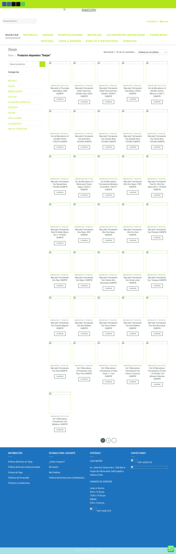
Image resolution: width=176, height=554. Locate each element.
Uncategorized (14, 123)
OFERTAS (130, 41)
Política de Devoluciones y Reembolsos (66, 477)
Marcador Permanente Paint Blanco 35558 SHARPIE (133, 91)
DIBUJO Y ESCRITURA (102, 41)
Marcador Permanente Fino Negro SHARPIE (84, 279)
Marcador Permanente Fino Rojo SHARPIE (60, 279)
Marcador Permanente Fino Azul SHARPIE (60, 369)
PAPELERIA (158, 35)
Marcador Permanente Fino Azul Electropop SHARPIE (157, 326)
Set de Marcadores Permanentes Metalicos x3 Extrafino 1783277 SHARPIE (108, 185)
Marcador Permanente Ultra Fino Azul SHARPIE (133, 232)
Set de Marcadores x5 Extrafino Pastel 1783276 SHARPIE (60, 139)
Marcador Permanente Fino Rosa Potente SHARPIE (108, 326)
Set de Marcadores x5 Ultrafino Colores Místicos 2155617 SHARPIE (157, 92)
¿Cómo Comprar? (57, 461)
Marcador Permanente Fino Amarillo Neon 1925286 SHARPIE (133, 139)
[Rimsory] (88, 20)
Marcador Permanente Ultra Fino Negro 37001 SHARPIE (132, 184)
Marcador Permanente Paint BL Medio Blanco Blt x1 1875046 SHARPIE (60, 233)
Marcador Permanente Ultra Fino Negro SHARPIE (108, 232)
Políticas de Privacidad (18, 477)
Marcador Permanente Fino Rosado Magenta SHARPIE (60, 326)
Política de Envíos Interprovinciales (24, 467)
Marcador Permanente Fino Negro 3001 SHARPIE (84, 232)
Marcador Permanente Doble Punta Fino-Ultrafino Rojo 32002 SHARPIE (84, 92)
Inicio (11, 55)
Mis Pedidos (54, 472)
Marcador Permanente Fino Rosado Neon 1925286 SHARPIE (108, 139)
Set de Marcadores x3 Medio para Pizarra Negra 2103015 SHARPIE (84, 185)
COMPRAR (60, 99)
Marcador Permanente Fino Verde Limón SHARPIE (133, 280)
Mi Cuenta (53, 467)
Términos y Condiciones (19, 483)
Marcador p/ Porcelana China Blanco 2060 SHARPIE (60, 91)
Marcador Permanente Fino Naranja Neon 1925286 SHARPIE (60, 184)
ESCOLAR (94, 35)
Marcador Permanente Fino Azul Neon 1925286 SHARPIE (84, 139)
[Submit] (34, 21)
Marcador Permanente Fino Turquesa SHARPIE (157, 279)
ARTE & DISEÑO (69, 41)
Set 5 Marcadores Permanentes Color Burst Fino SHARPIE (84, 371)
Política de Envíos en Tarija (20, 461)
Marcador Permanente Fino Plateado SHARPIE (157, 231)
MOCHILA (30, 35)
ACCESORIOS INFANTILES (125, 35)
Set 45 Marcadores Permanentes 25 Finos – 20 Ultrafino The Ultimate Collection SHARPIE (157, 373)
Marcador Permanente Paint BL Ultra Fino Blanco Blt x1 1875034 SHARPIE (157, 185)
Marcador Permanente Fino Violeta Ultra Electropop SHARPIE (108, 280)
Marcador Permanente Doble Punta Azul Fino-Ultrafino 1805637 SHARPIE (108, 92)
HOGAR (48, 35)
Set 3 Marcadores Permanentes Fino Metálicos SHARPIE (60, 421)
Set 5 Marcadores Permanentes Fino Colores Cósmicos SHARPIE (132, 372)
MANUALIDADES (70, 35)
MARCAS (11, 35)
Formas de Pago (15, 472)
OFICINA (47, 41)
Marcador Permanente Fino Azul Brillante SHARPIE (84, 326)
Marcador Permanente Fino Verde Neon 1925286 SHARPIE (157, 139)
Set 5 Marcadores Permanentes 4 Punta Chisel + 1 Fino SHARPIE (108, 372)
